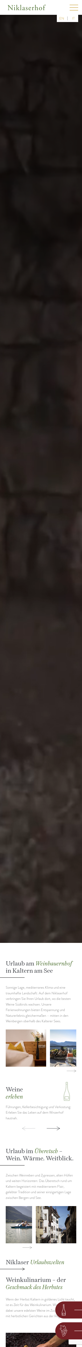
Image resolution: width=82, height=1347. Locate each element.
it (73, 18)
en (61, 18)
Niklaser (35, 1262)
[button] (20, 1128)
